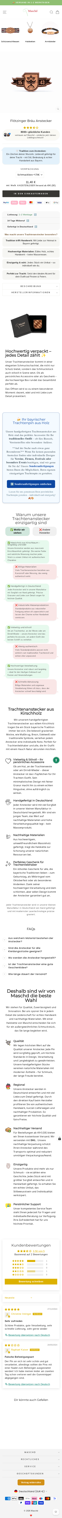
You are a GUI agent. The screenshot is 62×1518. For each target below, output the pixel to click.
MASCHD (30, 1452)
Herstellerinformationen (31, 292)
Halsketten (30, 41)
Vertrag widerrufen (31, 1482)
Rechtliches (30, 1459)
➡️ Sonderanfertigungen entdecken (31, 484)
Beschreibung (31, 286)
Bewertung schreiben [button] (31, 1281)
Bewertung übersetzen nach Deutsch (29, 1335)
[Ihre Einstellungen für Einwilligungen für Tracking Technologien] (59, 1138)
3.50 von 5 (39, 1251)
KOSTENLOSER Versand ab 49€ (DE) (37, 185)
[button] (31, 127)
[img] (12, 1309)
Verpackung (30, 169)
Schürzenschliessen (10, 41)
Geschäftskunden (30, 1473)
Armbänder (50, 41)
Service (30, 1466)
